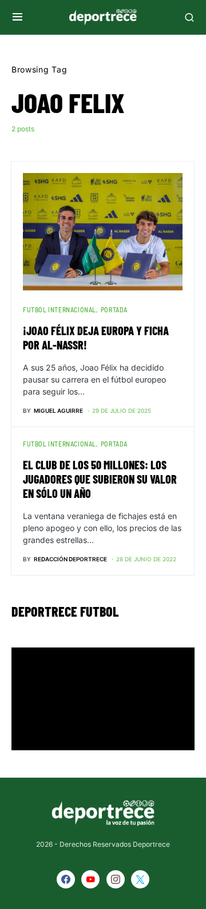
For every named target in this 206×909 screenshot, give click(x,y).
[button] (17, 17)
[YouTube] (90, 879)
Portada (114, 309)
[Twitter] (140, 879)
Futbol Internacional (59, 309)
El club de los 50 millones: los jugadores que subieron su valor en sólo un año (100, 479)
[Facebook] (66, 879)
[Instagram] (115, 879)
